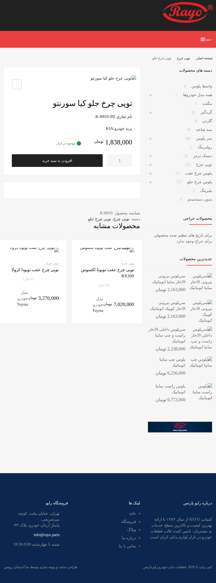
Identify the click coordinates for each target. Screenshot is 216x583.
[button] (209, 39)
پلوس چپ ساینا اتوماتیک (172, 362)
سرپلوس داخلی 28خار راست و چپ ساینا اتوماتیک (166, 335)
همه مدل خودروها (197, 95)
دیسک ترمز (202, 156)
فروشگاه (128, 522)
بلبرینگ (206, 191)
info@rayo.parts (47, 535)
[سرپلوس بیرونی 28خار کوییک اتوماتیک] (201, 320)
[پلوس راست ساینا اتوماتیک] (201, 398)
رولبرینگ (205, 147)
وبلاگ (131, 530)
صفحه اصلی (204, 58)
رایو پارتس (150, 567)
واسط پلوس (202, 86)
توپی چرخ (183, 58)
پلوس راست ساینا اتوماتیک (170, 389)
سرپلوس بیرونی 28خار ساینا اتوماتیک (168, 279)
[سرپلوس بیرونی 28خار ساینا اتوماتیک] (201, 288)
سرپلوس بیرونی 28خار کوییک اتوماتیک (167, 306)
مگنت (207, 103)
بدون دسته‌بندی (199, 199)
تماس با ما (127, 546)
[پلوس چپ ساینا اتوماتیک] (201, 365)
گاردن (207, 121)
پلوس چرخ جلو (199, 182)
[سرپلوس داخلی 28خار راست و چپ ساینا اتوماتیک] (201, 347)
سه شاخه (204, 130)
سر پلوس (204, 138)
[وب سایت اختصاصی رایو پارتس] (188, 22)
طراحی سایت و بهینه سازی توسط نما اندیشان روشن (41, 567)
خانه (132, 513)
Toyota (97, 310)
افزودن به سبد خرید (57, 160)
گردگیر (206, 112)
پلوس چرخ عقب (198, 173)
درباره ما (129, 538)
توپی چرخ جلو (99, 219)
